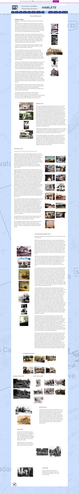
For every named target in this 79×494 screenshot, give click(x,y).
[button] (54, 29)
